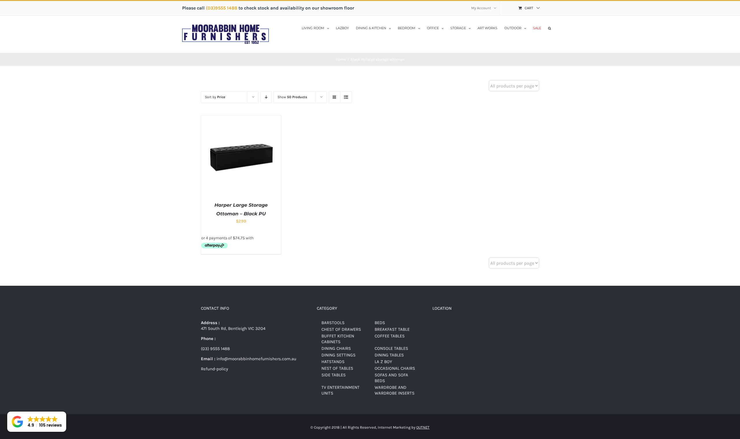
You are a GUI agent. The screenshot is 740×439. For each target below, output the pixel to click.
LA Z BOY (383, 361)
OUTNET (423, 427)
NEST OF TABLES (337, 368)
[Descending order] (266, 97)
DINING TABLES (389, 355)
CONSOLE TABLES (391, 348)
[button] (549, 28)
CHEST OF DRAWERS (341, 329)
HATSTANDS (333, 361)
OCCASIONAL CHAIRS (395, 368)
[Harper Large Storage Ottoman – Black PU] (241, 118)
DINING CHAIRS (336, 348)
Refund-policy (214, 368)
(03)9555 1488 (222, 8)
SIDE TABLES (333, 375)
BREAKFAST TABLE (392, 329)
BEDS (380, 322)
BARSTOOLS (333, 322)
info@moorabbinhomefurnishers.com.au (255, 358)
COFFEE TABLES (390, 336)
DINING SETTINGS (338, 355)
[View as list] (346, 97)
